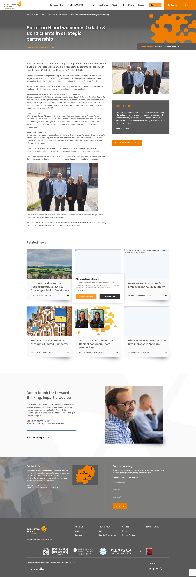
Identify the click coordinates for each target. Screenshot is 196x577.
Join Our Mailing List (107, 535)
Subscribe (120, 506)
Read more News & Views (125, 143)
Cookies (125, 527)
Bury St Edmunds (45, 471)
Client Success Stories (99, 5)
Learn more (79, 291)
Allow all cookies (86, 296)
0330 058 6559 (44, 420)
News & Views (128, 5)
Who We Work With (77, 5)
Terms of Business (153, 527)
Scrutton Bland (47, 47)
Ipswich (65, 471)
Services (78, 531)
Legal (124, 531)
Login (190, 5)
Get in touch (122, 128)
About (114, 5)
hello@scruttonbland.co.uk (51, 423)
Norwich (33, 473)
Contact (154, 5)
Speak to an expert (36, 437)
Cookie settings (110, 296)
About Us (79, 527)
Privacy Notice (128, 535)
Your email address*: (119, 482)
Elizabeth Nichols (78, 222)
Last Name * (117, 497)
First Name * (117, 489)
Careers (141, 5)
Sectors (78, 535)
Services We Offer (56, 5)
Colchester (56, 471)
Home (29, 15)
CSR (100, 531)
